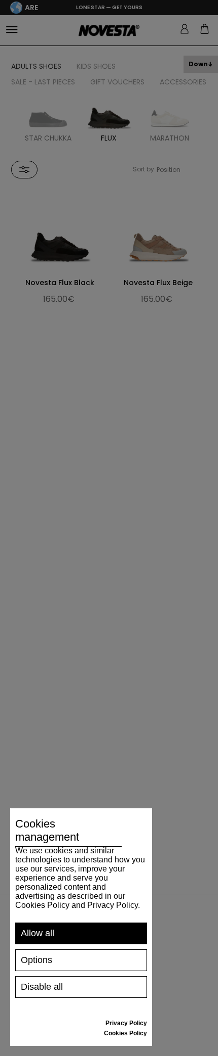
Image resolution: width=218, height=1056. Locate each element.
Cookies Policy (125, 1033)
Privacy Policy (126, 1023)
